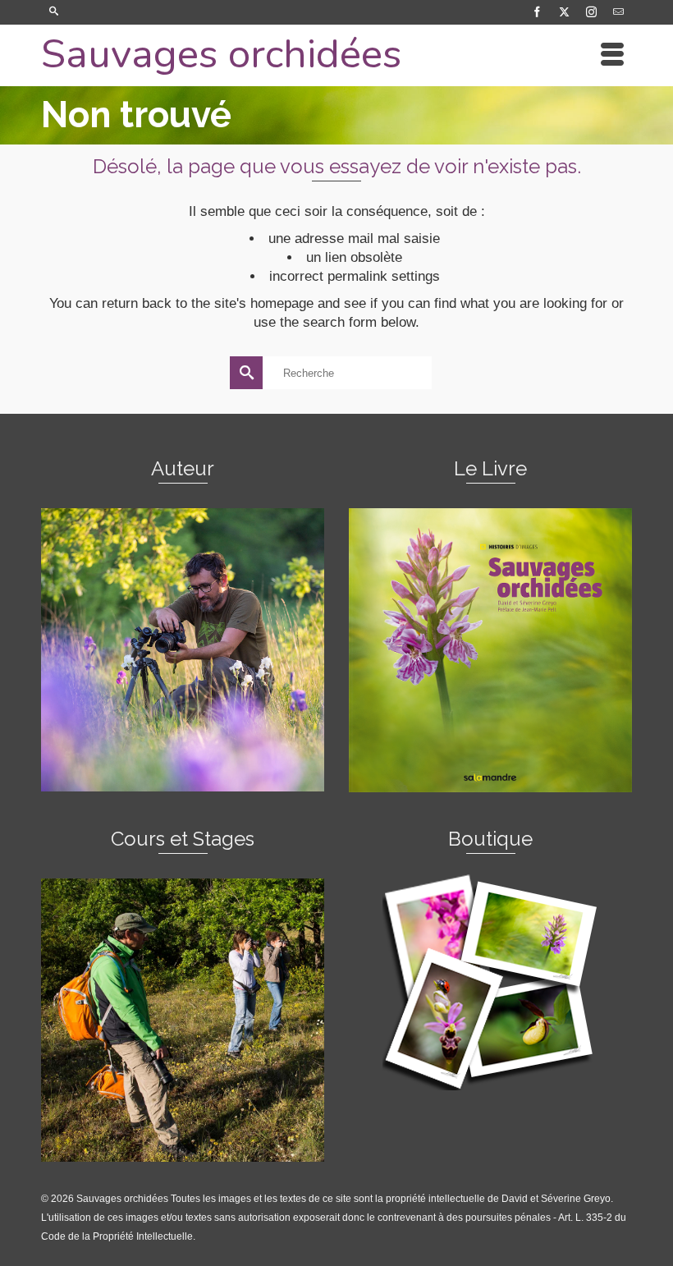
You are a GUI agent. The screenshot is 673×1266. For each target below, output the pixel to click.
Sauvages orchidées (221, 53)
